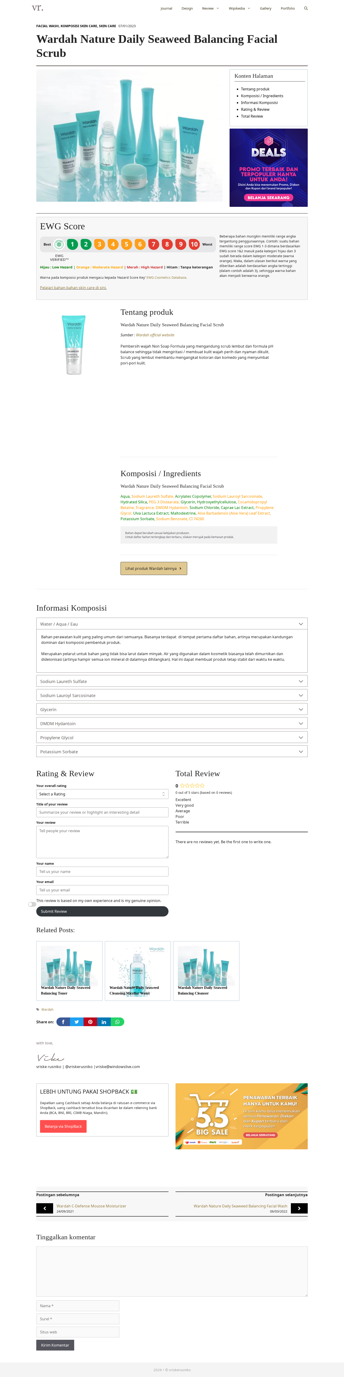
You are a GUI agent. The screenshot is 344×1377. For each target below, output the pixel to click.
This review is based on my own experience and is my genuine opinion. (98, 900)
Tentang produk (255, 89)
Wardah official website (155, 335)
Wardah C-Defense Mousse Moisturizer (91, 1206)
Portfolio (288, 8)
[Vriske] (37, 8)
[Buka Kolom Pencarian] (306, 8)
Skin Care (107, 26)
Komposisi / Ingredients (262, 95)
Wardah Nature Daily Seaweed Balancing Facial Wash (240, 1206)
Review (208, 8)
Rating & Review (255, 109)
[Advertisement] (199, 412)
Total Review (252, 116)
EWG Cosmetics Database (166, 277)
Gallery (265, 8)
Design (187, 8)
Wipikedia (237, 8)
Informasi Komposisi (259, 102)
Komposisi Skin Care (79, 26)
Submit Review (54, 911)
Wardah (47, 1009)
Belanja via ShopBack (63, 1126)
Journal (166, 8)
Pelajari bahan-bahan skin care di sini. (73, 287)
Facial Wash (47, 26)
